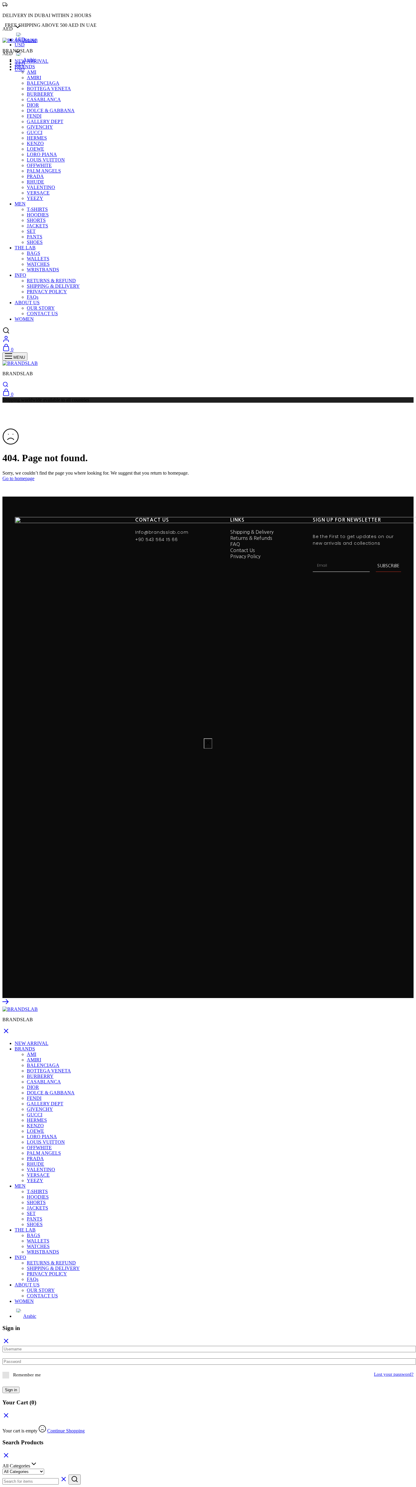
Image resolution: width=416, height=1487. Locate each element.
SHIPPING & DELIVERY (53, 286)
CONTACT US (42, 313)
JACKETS (37, 225)
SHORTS (36, 220)
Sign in (11, 1390)
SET (31, 231)
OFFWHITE (39, 165)
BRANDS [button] (25, 66)
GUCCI (34, 132)
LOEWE (35, 149)
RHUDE (35, 181)
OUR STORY (41, 308)
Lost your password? (394, 1374)
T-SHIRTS (37, 209)
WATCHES (38, 264)
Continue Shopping (66, 1430)
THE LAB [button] (25, 247)
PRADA (35, 176)
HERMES (37, 138)
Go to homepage (18, 478)
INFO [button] (20, 275)
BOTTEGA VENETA (49, 88)
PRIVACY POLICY (47, 291)
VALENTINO (41, 187)
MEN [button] (20, 203)
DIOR (33, 105)
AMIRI (34, 77)
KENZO (35, 143)
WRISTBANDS (43, 269)
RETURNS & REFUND (51, 280)
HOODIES (38, 214)
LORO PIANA (42, 154)
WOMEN (24, 319)
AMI (31, 72)
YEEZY (35, 198)
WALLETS (38, 258)
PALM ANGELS (44, 170)
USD (20, 44)
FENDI (34, 116)
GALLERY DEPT (45, 121)
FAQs (32, 297)
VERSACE (38, 192)
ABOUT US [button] (27, 302)
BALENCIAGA (43, 83)
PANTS (34, 236)
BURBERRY (40, 94)
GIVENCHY (40, 127)
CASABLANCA (44, 99)
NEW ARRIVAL (31, 61)
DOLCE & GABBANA (51, 110)
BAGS (33, 253)
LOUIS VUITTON (46, 159)
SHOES (35, 242)
